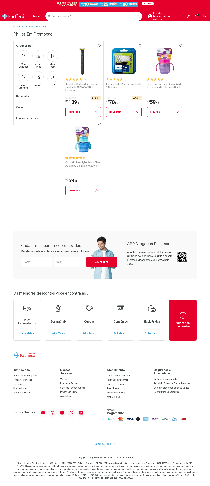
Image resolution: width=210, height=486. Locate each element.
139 (72, 102)
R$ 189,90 (70, 98)
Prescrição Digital (69, 392)
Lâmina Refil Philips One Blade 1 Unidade (123, 86)
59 (153, 102)
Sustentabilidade (22, 392)
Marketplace (113, 397)
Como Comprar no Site (119, 375)
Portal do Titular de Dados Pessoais (172, 383)
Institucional (22, 370)
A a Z (38, 85)
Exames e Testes (69, 383)
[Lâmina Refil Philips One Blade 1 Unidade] (123, 61)
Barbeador (22, 96)
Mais (23, 65)
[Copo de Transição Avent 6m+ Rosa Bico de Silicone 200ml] (164, 61)
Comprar (74, 112)
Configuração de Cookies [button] (166, 392)
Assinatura (66, 396)
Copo (19, 107)
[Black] (105, 4)
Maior (53, 65)
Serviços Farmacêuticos (72, 387)
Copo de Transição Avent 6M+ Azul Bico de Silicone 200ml (82, 164)
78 (112, 102)
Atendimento (116, 370)
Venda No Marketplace (25, 375)
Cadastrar (102, 262)
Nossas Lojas (20, 388)
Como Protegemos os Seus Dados (171, 387)
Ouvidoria (18, 384)
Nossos (66, 371)
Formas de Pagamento (119, 380)
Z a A (52, 85)
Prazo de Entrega (116, 384)
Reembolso (113, 388)
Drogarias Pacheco (23, 26)
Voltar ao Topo (103, 443)
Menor (38, 65)
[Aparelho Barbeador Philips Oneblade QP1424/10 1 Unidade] (83, 61)
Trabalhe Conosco (22, 380)
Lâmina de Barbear (28, 118)
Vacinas (64, 379)
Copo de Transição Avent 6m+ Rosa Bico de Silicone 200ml (164, 86)
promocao (41, 26)
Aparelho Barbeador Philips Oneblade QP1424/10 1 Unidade (81, 87)
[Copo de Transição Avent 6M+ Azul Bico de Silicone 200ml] (83, 139)
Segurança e (162, 371)
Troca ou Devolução (117, 392)
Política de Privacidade (165, 379)
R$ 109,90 (111, 98)
